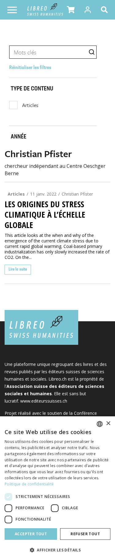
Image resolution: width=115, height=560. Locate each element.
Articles (30, 105)
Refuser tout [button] (85, 533)
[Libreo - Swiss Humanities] (45, 10)
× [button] (108, 423)
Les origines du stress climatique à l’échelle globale (45, 214)
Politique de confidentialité (29, 484)
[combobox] (100, 424)
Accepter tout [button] (31, 533)
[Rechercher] (105, 10)
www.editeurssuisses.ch (43, 401)
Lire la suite (18, 269)
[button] (70, 10)
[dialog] (57, 488)
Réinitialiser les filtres (30, 67)
